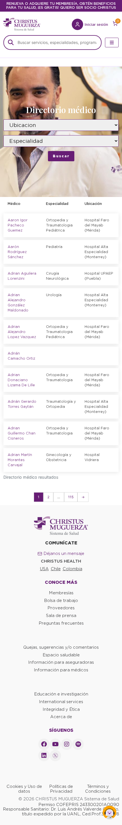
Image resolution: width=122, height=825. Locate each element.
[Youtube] (55, 744)
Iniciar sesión (96, 24)
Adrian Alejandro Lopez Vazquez (22, 332)
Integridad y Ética (61, 709)
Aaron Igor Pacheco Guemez (18, 225)
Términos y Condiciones (98, 789)
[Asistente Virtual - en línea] (109, 812)
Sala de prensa (61, 615)
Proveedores (61, 608)
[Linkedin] (44, 755)
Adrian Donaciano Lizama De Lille (21, 380)
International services (61, 701)
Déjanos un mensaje (63, 553)
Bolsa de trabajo (61, 600)
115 (70, 497)
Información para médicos (61, 670)
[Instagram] (66, 744)
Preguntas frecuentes (61, 623)
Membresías (61, 593)
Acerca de (61, 716)
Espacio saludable (61, 655)
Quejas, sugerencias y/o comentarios (61, 647)
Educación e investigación (61, 694)
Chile (56, 569)
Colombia (72, 569)
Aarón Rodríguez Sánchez (17, 252)
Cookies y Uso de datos (24, 789)
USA (44, 569)
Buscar (61, 156)
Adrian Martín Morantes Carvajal (20, 460)
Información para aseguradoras (61, 662)
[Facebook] (44, 744)
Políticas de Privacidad (61, 789)
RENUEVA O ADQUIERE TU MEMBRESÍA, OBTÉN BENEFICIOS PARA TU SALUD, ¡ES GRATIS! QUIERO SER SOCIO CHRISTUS (61, 5)
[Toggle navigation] (112, 42)
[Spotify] (78, 744)
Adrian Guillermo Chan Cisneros (21, 433)
